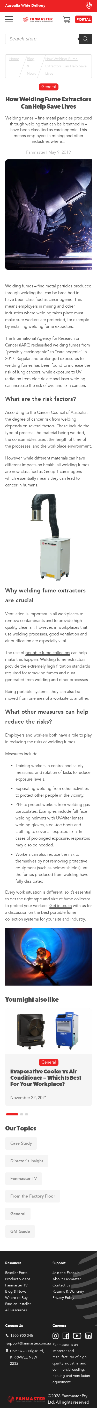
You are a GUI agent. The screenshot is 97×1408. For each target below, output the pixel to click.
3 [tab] (26, 1114)
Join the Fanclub (66, 1273)
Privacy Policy (63, 1298)
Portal (84, 19)
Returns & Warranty (68, 1291)
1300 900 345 (21, 1335)
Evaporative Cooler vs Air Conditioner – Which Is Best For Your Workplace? (45, 1077)
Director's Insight (26, 1161)
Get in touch (60, 905)
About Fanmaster (67, 1279)
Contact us (61, 1285)
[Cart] (66, 19)
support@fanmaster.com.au (28, 1343)
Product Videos (17, 1279)
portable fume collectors (47, 652)
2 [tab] (21, 1114)
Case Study (21, 1143)
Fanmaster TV (23, 1178)
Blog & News (31, 66)
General (48, 86)
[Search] (85, 39)
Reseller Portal (16, 1273)
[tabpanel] (48, 1057)
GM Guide (20, 1231)
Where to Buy (16, 1298)
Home (14, 59)
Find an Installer (18, 1304)
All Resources (16, 1310)
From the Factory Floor (32, 1196)
